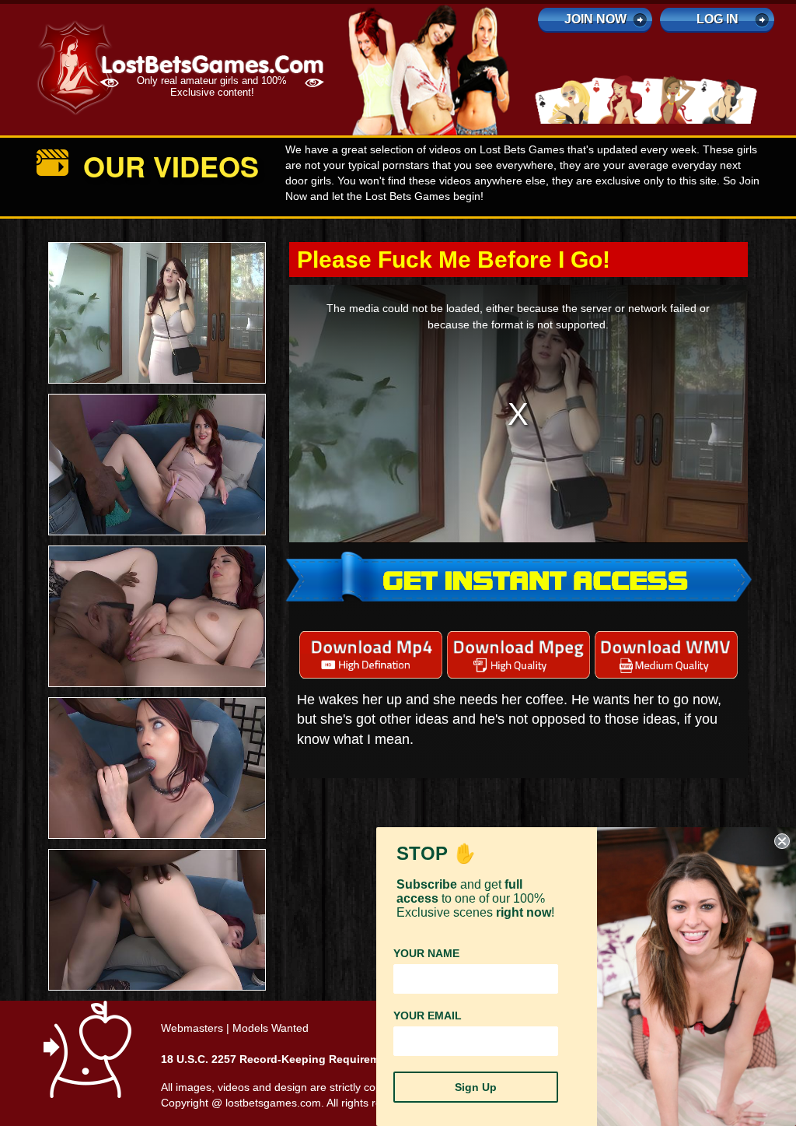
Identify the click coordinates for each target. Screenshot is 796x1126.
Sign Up (476, 1087)
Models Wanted (270, 1028)
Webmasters (192, 1028)
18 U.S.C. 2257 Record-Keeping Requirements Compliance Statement (343, 1059)
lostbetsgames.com (273, 1102)
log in (717, 19)
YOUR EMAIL (427, 1015)
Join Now (595, 19)
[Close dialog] (782, 841)
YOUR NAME (426, 953)
